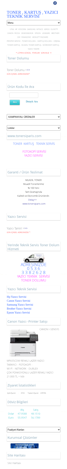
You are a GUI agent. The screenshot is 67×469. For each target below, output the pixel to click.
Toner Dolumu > (17, 70)
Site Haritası (14, 463)
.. (34, 203)
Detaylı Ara (32, 101)
